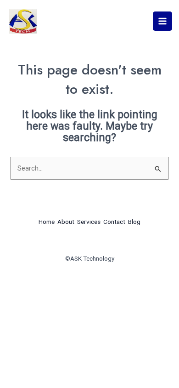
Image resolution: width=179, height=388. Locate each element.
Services (89, 221)
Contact (114, 221)
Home (47, 221)
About (65, 221)
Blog (134, 221)
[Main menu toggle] (162, 21)
